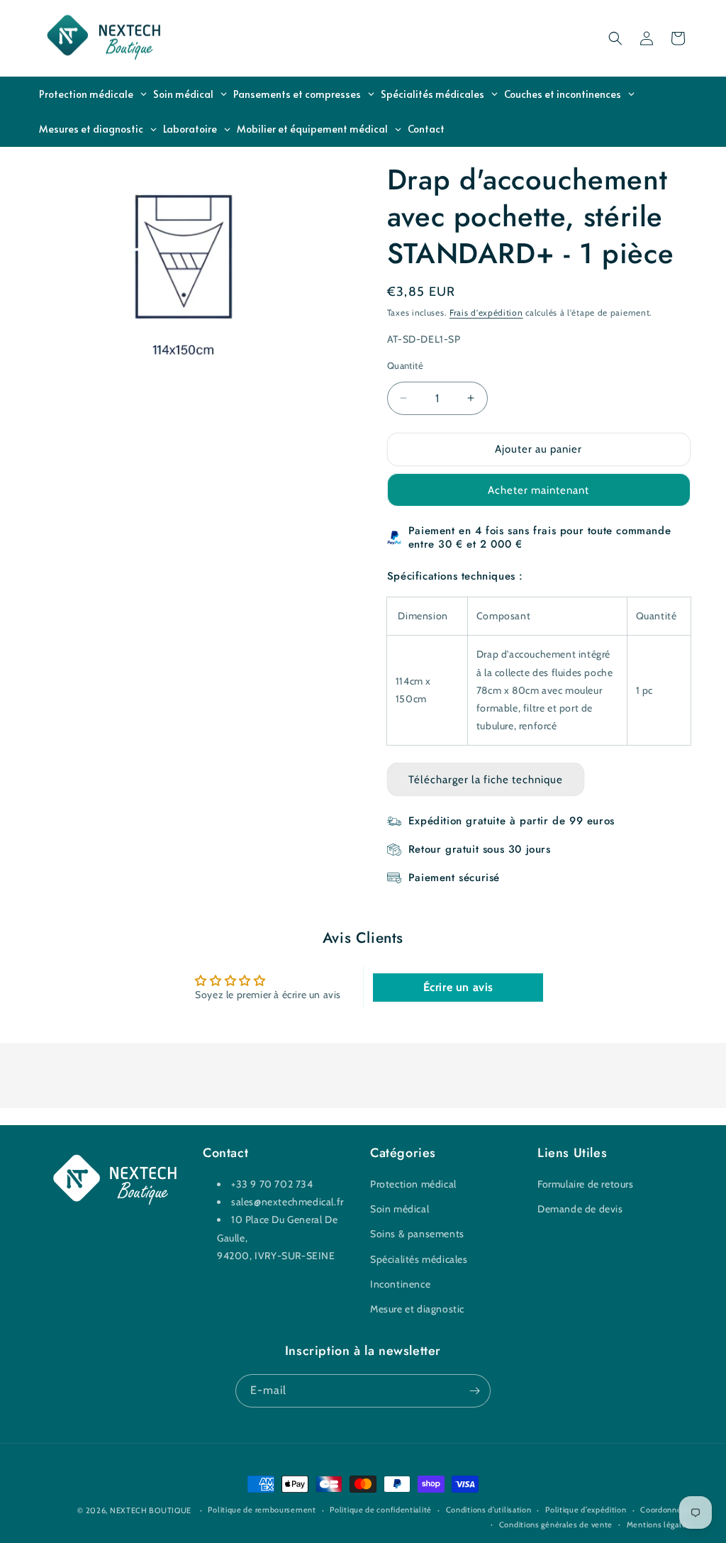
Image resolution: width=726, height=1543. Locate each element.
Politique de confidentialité (381, 1510)
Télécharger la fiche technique (485, 779)
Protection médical (413, 1184)
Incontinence (400, 1284)
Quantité (405, 365)
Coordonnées (665, 1510)
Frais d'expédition (486, 312)
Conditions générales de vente (556, 1525)
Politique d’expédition (585, 1510)
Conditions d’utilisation (489, 1510)
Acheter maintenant (538, 490)
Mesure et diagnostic (417, 1309)
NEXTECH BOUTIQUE (150, 1510)
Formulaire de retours (585, 1184)
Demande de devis (580, 1208)
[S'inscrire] (474, 1390)
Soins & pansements (417, 1233)
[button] (615, 38)
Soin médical (399, 1208)
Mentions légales (659, 1525)
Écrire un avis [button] (458, 987)
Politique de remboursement (261, 1510)
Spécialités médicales (419, 1259)
